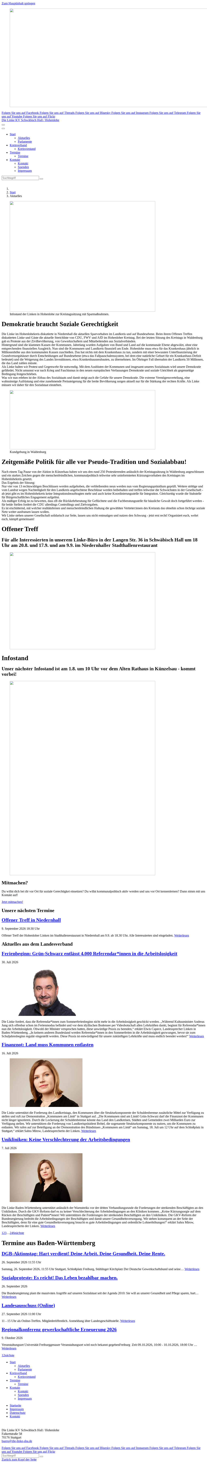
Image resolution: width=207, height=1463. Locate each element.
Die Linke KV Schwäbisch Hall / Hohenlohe (30, 120)
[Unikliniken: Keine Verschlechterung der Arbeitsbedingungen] (103, 1178)
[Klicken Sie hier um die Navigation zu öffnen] (3, 128)
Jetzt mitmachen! (12, 902)
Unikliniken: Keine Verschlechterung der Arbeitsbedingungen (66, 1139)
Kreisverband (18, 145)
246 (12, 1233)
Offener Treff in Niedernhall (31, 920)
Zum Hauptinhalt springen (18, 3)
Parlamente (25, 141)
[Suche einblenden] (3, 124)
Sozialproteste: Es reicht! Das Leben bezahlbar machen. (60, 1277)
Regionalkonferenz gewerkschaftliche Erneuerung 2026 (59, 1329)
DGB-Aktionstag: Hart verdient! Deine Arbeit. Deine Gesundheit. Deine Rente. (83, 1253)
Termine (15, 152)
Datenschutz (17, 1412)
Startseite (15, 1405)
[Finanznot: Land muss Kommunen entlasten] (103, 1083)
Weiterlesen (181, 935)
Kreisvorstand (27, 149)
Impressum (25, 170)
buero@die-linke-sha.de (17, 1441)
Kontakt (15, 159)
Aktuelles (24, 138)
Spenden (23, 167)
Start (13, 134)
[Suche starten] (41, 178)
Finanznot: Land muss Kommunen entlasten (47, 1044)
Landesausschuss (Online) (28, 1305)
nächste (19, 1233)
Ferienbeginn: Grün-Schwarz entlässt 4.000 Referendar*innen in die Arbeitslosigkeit (89, 953)
